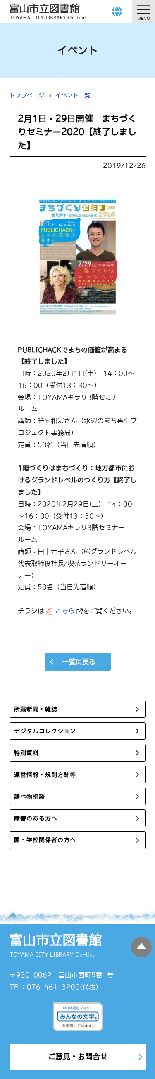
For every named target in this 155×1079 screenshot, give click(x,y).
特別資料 (26, 753)
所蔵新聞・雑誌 (35, 709)
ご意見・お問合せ (77, 1056)
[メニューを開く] (143, 11)
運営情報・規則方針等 (45, 775)
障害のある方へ (35, 818)
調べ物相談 (29, 796)
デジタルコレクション (45, 731)
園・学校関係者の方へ (45, 840)
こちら (65, 610)
